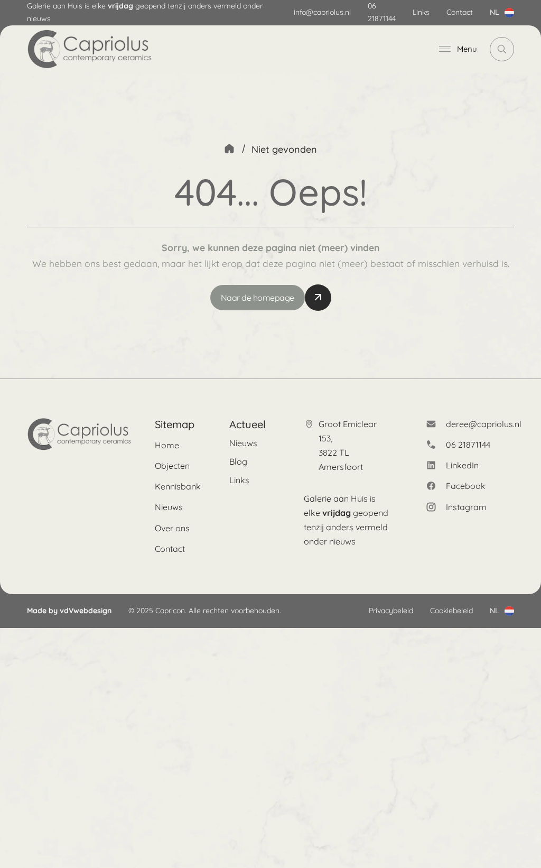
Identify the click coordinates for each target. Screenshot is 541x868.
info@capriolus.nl (322, 12)
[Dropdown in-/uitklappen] (509, 12)
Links (421, 12)
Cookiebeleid (451, 610)
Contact (459, 12)
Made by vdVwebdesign (69, 610)
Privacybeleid (391, 610)
